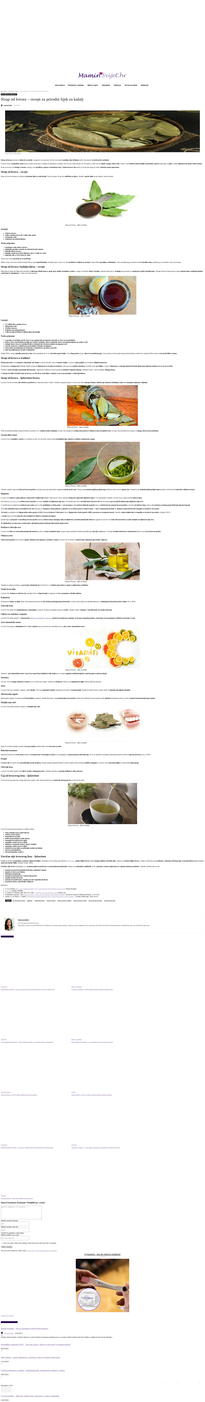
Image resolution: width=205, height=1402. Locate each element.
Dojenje (74, 1145)
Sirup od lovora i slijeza (79, 900)
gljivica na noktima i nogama (40, 618)
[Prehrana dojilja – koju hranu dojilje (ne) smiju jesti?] (35, 1173)
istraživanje (14, 501)
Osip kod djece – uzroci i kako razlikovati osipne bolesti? (19, 1095)
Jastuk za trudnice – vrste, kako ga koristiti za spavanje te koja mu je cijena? (95, 1147)
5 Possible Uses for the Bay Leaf (46, 893)
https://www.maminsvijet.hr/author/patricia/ (28, 923)
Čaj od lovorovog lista (19, 900)
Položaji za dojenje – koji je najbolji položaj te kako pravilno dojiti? (92, 989)
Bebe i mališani (76, 987)
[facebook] (19, 928)
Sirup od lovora (51, 900)
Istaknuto (29, 900)
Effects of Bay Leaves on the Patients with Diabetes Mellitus (44, 894)
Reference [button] (4, 885)
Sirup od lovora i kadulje (64, 900)
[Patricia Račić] (2, 105)
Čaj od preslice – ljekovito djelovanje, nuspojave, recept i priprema (30, 1396)
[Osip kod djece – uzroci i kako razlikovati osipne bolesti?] (35, 1069)
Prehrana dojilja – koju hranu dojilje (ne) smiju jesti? (17, 1198)
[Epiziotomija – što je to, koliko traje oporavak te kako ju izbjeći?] (105, 1069)
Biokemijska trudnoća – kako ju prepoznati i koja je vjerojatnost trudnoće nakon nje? (28, 989)
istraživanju (70, 861)
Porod (73, 1092)
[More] (59, 910)
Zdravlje (14, 94)
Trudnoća (4, 987)
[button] (201, 85)
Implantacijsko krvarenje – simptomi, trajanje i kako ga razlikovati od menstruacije (27, 1147)
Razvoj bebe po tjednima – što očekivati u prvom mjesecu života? (92, 1042)
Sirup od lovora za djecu (95, 900)
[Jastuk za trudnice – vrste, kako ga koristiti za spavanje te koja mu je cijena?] (105, 1122)
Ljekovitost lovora (39, 900)
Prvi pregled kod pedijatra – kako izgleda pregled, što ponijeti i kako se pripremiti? (27, 1042)
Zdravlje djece (5, 1092)
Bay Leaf (8, 891)
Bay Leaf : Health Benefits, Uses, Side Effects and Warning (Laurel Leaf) (40, 889)
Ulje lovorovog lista (109, 900)
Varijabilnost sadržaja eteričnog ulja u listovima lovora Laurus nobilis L (51, 896)
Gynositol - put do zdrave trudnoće (102, 1254)
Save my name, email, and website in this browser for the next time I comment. (29, 1243)
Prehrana (11, 91)
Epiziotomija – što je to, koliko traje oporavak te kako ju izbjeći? (91, 1095)
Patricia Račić (8, 105)
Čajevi (17, 91)
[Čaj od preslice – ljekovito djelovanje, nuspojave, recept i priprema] (6, 1392)
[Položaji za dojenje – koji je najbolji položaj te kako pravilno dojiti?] (105, 964)
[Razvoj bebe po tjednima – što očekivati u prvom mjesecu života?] (105, 1016)
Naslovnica (4, 91)
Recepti (8, 94)
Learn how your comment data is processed (41, 1251)
